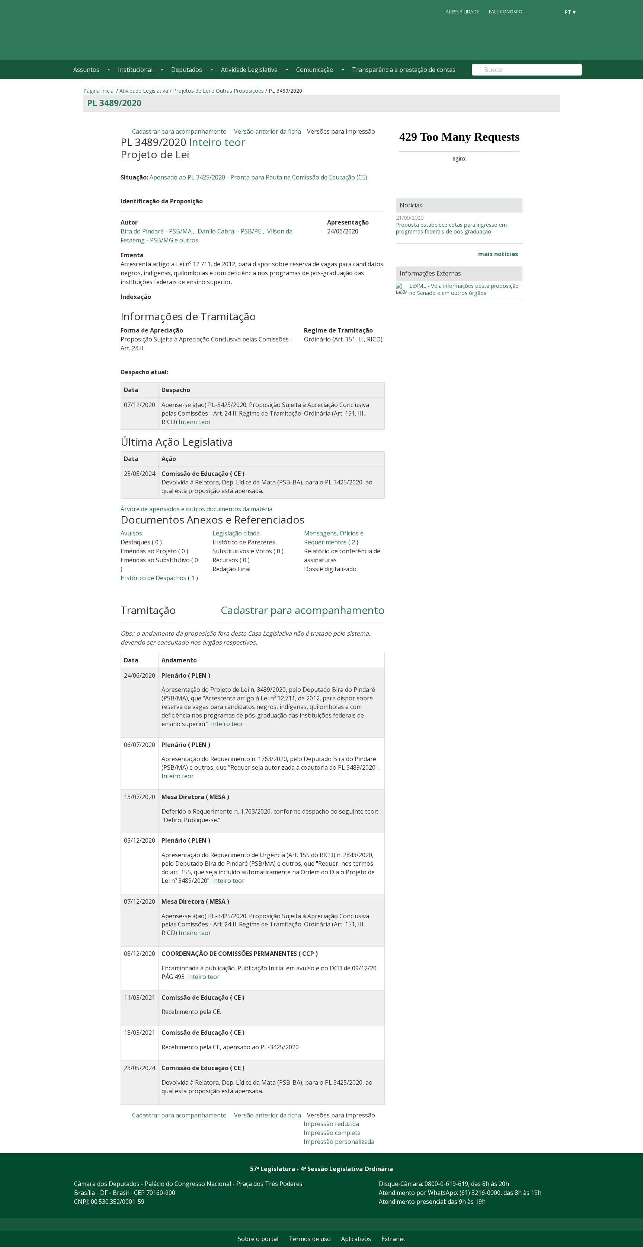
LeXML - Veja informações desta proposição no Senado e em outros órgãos (464, 289)
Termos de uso (310, 1239)
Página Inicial (99, 90)
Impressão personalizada (339, 1142)
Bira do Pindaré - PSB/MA (157, 231)
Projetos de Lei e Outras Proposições (218, 90)
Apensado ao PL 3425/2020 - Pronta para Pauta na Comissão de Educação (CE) (258, 177)
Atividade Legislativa (249, 70)
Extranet (393, 1239)
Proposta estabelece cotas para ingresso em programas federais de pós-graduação (451, 228)
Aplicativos (356, 1239)
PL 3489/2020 (114, 103)
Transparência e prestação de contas (403, 70)
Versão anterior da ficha (267, 131)
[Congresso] (537, 11)
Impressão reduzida (331, 1124)
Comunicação (314, 70)
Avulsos (131, 533)
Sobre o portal (258, 1239)
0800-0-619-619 (446, 1184)
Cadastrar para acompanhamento (181, 131)
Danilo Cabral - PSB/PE (230, 231)
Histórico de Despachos (153, 578)
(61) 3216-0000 (480, 1193)
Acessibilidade (462, 12)
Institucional (135, 70)
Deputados (186, 70)
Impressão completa (332, 1133)
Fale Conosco (505, 12)
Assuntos (86, 70)
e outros (186, 240)
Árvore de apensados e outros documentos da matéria (196, 509)
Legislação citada (236, 533)
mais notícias (498, 254)
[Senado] (551, 11)
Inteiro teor (217, 142)
